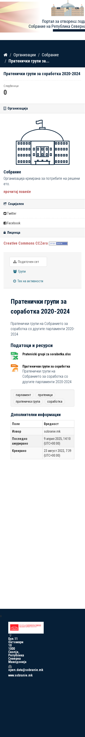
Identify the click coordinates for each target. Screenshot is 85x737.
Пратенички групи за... (28, 60)
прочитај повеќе (17, 191)
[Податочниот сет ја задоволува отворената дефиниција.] (58, 243)
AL (67, 8)
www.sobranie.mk (10, 675)
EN (77, 8)
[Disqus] (42, 530)
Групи (21, 271)
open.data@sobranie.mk (10, 669)
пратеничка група (28, 401)
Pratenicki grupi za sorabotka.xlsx (46, 354)
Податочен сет (28, 262)
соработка (54, 401)
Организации (24, 54)
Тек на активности (30, 281)
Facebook (13, 223)
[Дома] (6, 54)
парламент (23, 395)
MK (58, 8)
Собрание (50, 54)
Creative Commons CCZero (26, 243)
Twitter (11, 213)
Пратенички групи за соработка (46, 366)
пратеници (45, 395)
